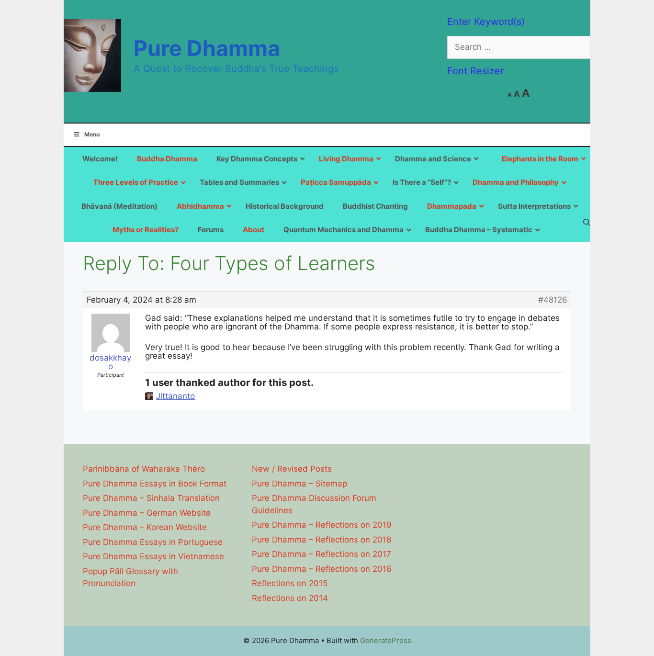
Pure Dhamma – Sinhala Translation (151, 498)
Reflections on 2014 (290, 598)
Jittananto (175, 396)
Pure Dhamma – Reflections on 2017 (321, 554)
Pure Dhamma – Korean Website (145, 527)
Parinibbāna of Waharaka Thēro (144, 469)
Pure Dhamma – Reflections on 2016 (322, 569)
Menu (92, 134)
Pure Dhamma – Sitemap (299, 483)
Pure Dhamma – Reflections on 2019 (322, 525)
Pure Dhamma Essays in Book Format (154, 483)
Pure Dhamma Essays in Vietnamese (153, 556)
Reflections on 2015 (289, 583)
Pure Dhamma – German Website (147, 513)
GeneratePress (385, 640)
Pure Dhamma (207, 48)
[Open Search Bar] (586, 222)
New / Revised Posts (292, 469)
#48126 (552, 299)
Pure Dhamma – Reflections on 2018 (321, 539)
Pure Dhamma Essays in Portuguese (153, 542)
